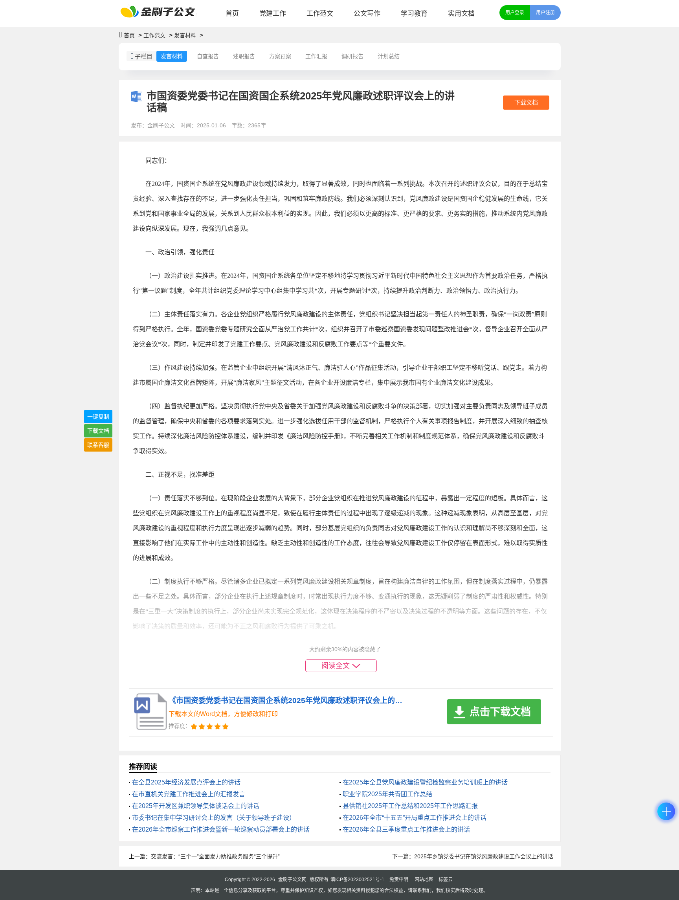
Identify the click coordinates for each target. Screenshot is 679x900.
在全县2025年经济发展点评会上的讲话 (186, 782)
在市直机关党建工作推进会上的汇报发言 (188, 794)
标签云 (446, 879)
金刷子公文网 (292, 879)
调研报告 (352, 56)
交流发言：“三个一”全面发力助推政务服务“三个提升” (215, 856)
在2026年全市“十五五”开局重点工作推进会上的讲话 (414, 817)
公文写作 (367, 13)
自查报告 (208, 56)
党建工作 (272, 13)
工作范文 (319, 13)
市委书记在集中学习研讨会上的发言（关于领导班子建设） (213, 817)
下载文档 (526, 102)
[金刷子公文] (161, 13)
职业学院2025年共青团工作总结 (387, 794)
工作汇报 (316, 56)
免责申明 (398, 879)
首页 (232, 13)
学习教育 (414, 13)
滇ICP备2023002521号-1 (357, 879)
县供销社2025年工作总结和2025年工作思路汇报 (410, 806)
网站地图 (424, 879)
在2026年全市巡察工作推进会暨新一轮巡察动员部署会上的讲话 (221, 829)
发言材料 (185, 35)
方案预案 (280, 56)
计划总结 (389, 56)
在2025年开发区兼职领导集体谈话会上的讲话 (195, 806)
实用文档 (461, 13)
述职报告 (244, 56)
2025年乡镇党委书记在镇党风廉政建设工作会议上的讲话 (483, 856)
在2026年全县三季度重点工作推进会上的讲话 (406, 829)
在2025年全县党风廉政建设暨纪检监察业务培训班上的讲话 (425, 782)
